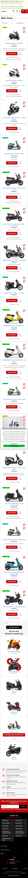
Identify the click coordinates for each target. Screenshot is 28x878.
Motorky (14, 757)
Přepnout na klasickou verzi (14, 875)
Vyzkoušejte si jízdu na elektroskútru (14, 734)
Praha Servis (5, 835)
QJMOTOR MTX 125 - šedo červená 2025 (14, 260)
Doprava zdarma (10, 792)
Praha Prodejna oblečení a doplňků (6, 832)
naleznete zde (23, 441)
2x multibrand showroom (12, 769)
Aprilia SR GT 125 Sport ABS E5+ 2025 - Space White (14, 225)
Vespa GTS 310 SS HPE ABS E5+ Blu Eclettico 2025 (14, 573)
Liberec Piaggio (19, 825)
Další (19, 622)
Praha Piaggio (5, 825)
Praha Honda (5, 820)
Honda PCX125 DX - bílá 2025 (14, 80)
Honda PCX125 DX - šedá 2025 (14, 43)
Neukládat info (14, 443)
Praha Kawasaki (5, 823)
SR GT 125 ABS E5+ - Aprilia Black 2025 (14, 607)
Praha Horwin (5, 828)
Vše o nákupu (4, 846)
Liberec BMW (18, 823)
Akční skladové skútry (14, 651)
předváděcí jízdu (18, 59)
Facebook (5, 868)
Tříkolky (14, 692)
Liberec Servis (19, 835)
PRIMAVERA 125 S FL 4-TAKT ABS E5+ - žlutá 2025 (14, 326)
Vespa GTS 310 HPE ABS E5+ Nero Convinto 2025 (14, 504)
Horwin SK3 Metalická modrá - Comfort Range (14, 118)
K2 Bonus (8, 786)
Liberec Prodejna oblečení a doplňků (20, 832)
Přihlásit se (23, 806)
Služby (2, 853)
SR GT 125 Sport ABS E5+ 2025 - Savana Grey (14, 189)
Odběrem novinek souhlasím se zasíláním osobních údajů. (14, 809)
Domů (2, 16)
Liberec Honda (19, 820)
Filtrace (6, 23)
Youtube (25, 868)
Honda (17, 6)
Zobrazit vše (14, 653)
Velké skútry (14, 712)
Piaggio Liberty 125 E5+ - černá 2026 (14, 293)
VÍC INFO (20, 3)
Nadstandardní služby (11, 781)
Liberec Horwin (19, 828)
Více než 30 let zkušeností (12, 775)
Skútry (7, 16)
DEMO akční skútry (14, 671)
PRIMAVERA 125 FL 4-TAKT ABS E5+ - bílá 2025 (14, 361)
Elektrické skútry (14, 732)
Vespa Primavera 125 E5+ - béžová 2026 (14, 539)
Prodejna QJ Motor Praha (6, 839)
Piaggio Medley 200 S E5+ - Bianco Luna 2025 (14, 468)
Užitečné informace (5, 849)
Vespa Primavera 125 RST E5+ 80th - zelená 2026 (14, 154)
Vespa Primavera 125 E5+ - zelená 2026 (14, 399)
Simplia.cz (23, 873)
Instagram (15, 868)
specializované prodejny (14, 817)
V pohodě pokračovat (14, 445)
